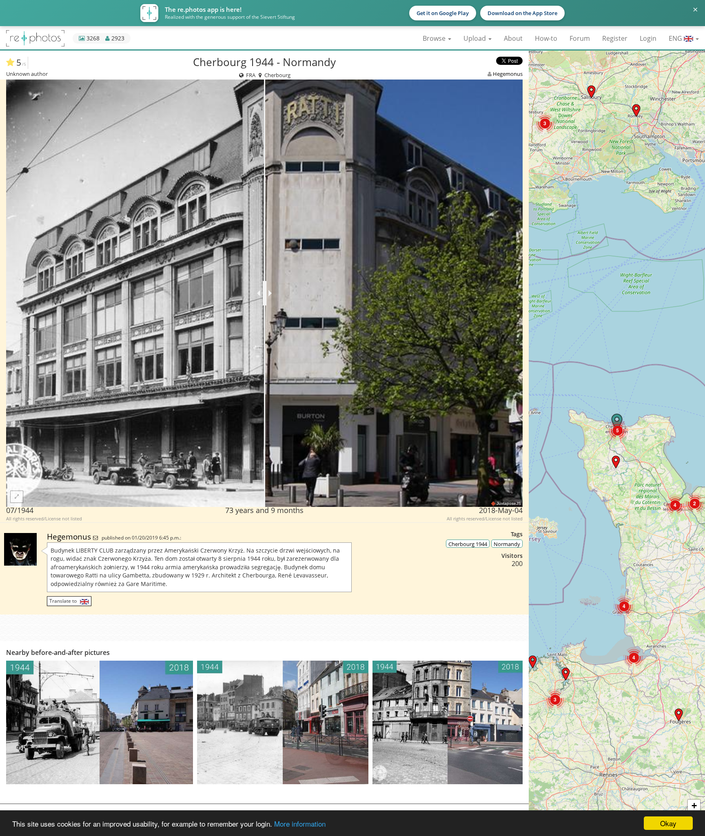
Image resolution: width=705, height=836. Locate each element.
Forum (580, 38)
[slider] (264, 293)
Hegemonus (508, 73)
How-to (546, 38)
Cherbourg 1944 (467, 544)
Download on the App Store (522, 13)
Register (614, 38)
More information (300, 823)
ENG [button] (676, 38)
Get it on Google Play (443, 13)
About (513, 38)
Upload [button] (475, 38)
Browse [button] (435, 38)
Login (648, 38)
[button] (565, 674)
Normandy (507, 544)
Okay (668, 823)
